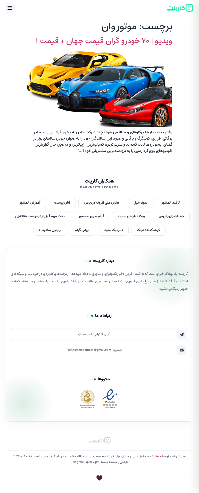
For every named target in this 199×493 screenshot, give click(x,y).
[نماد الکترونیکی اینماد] (109, 400)
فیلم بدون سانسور (91, 216)
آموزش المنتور (29, 203)
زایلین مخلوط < (50, 230)
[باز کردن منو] (10, 8)
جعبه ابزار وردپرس (171, 216)
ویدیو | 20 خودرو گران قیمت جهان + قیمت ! (104, 41)
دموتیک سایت (113, 230)
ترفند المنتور (170, 203)
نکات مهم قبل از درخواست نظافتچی (40, 216)
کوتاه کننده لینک (148, 230)
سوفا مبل (140, 203)
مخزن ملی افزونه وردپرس (102, 203)
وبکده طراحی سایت (131, 216)
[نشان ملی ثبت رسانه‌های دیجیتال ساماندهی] (88, 400)
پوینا (158, 456)
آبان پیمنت (62, 203)
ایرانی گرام (82, 230)
